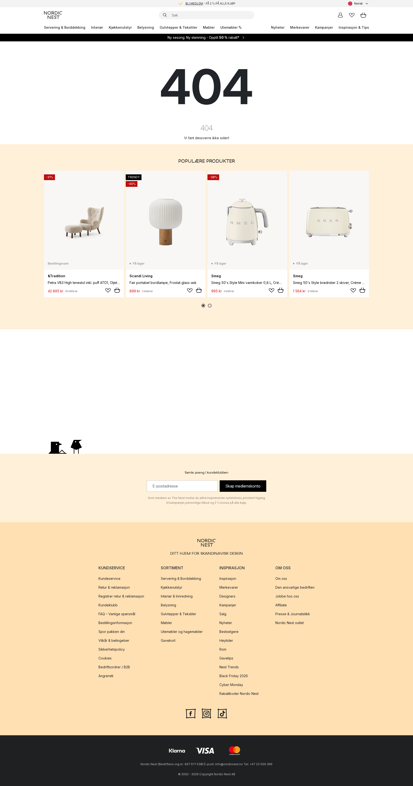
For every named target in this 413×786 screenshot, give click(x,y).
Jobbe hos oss (287, 596)
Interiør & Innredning (177, 596)
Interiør (97, 27)
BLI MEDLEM (194, 3)
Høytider (226, 640)
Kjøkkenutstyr (120, 27)
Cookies (105, 658)
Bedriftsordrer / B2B (114, 667)
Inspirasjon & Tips (354, 27)
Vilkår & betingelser (113, 640)
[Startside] (53, 15)
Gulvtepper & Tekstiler (178, 27)
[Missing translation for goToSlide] (210, 305)
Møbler (209, 27)
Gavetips (226, 658)
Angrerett (105, 676)
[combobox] (358, 3)
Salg (222, 614)
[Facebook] (191, 713)
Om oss (281, 578)
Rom (222, 649)
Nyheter (277, 27)
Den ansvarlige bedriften (295, 587)
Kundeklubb (108, 605)
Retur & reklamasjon (114, 587)
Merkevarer (299, 27)
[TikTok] (222, 713)
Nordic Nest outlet (289, 623)
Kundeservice (109, 578)
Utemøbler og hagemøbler (182, 632)
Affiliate (281, 605)
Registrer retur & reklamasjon (121, 596)
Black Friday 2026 (233, 676)
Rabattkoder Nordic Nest (239, 694)
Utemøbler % (231, 27)
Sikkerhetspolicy (111, 649)
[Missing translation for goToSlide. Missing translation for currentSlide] (203, 305)
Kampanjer (324, 27)
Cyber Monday (231, 685)
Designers (227, 596)
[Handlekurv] (363, 15)
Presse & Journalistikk (292, 614)
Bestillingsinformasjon (115, 623)
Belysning (145, 27)
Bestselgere (229, 632)
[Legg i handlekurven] (117, 290)
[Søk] (165, 15)
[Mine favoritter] (352, 15)
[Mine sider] (340, 15)
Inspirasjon (227, 578)
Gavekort (168, 640)
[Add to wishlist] (108, 290)
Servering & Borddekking (64, 27)
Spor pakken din (111, 632)
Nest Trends (229, 667)
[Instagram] (206, 713)
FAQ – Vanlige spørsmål (116, 614)
